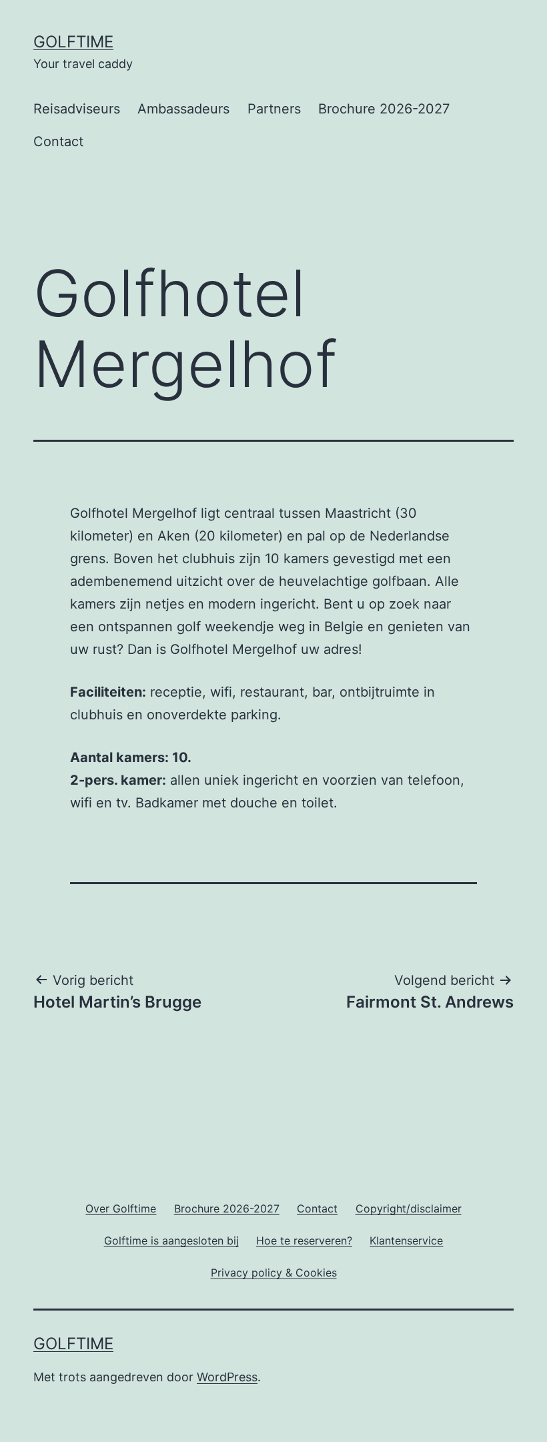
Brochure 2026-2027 (384, 109)
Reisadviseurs (76, 109)
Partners (274, 109)
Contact (58, 141)
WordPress (227, 1377)
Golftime (73, 41)
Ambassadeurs (183, 109)
